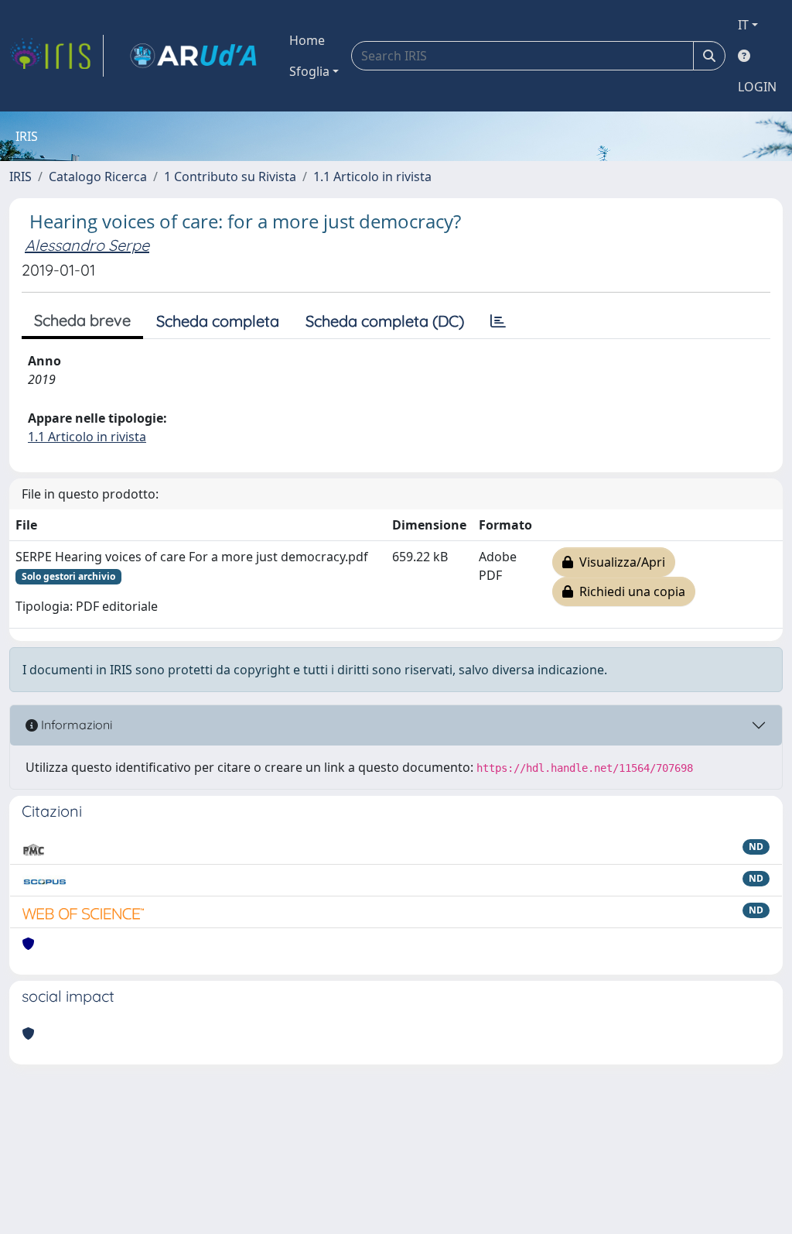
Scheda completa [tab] (217, 321)
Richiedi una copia (629, 591)
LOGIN (757, 86)
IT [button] (743, 24)
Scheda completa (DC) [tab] (385, 321)
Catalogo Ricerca (98, 176)
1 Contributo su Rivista (230, 176)
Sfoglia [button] (309, 71)
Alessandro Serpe (87, 245)
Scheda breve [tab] (82, 320)
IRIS (20, 176)
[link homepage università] (193, 56)
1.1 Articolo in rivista (372, 176)
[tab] (498, 321)
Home (307, 40)
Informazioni (75, 724)
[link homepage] (56, 56)
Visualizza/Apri (619, 562)
